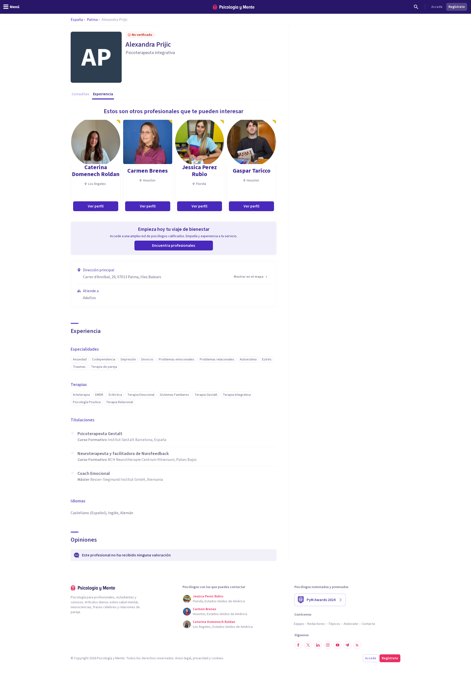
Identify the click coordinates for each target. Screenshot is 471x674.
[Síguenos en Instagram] (328, 645)
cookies (217, 658)
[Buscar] (416, 7)
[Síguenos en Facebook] (298, 645)
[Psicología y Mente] (233, 7)
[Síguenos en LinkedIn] (318, 645)
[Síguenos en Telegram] (347, 645)
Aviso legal (183, 658)
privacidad (200, 658)
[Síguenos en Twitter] (308, 645)
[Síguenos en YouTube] (337, 645)
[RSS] (357, 645)
